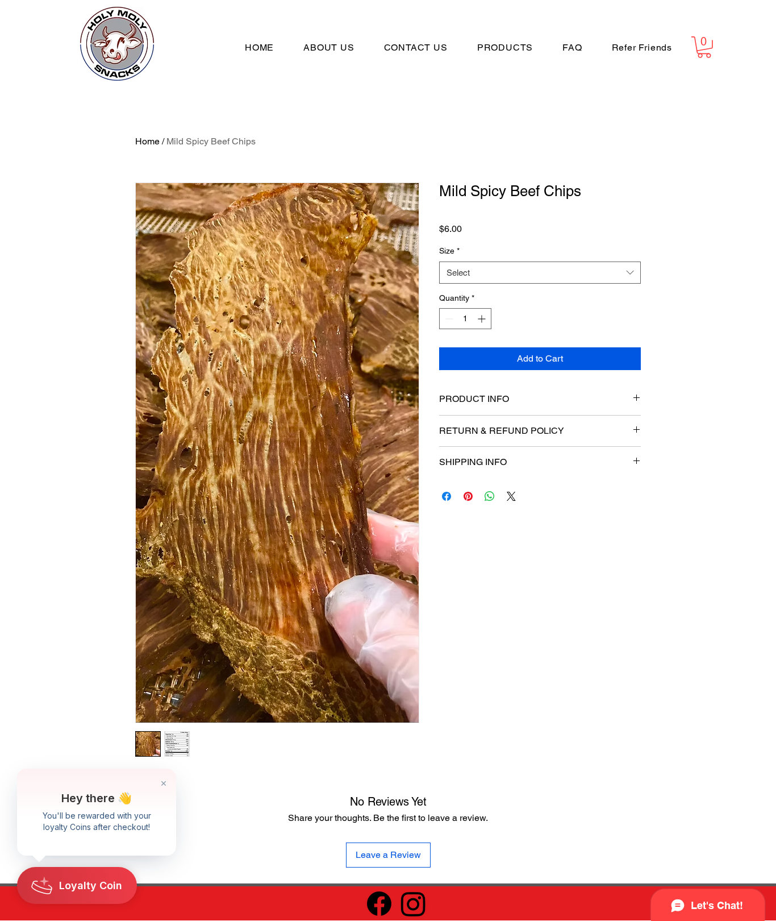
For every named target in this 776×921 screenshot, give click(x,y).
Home (147, 141)
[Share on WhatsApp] (490, 496)
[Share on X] (511, 496)
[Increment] (482, 319)
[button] (704, 47)
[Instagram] (413, 903)
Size (449, 250)
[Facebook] (379, 903)
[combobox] (540, 273)
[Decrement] (448, 319)
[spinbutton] (465, 319)
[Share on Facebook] (446, 496)
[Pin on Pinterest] (468, 496)
